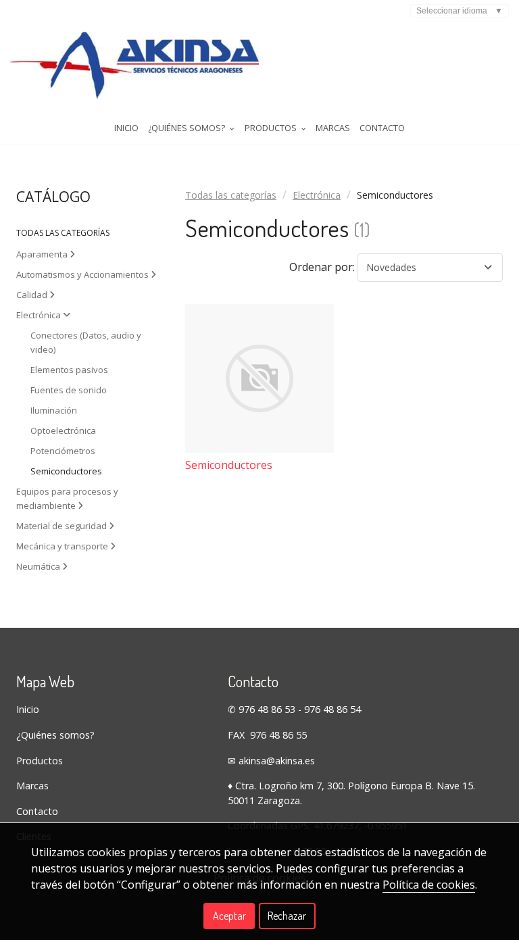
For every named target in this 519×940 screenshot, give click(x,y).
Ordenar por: (322, 266)
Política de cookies (428, 884)
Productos (39, 760)
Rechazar (287, 915)
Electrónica (317, 195)
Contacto (382, 128)
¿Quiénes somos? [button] (187, 128)
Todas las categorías (230, 195)
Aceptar (229, 915)
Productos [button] (272, 128)
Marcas (333, 128)
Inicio (126, 128)
